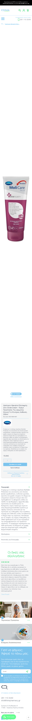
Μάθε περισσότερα (16, 396)
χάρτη (19, 476)
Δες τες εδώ (16, 632)
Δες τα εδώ (16, 610)
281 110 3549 (25, 19)
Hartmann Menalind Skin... (12, 24)
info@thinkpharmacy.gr (10, 700)
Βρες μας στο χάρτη (7, 712)
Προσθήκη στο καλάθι (15, 464)
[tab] (16, 487)
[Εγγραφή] (27, 671)
